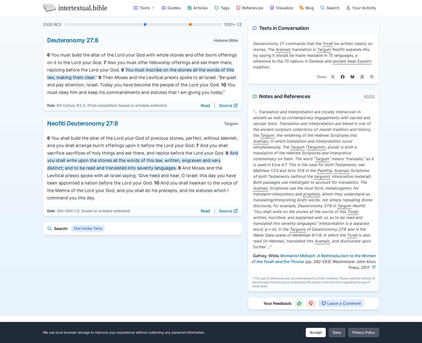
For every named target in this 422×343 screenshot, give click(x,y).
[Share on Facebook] (343, 77)
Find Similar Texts (88, 228)
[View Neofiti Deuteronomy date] (190, 24)
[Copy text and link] (372, 77)
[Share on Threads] (362, 77)
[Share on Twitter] (333, 77)
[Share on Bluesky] (352, 77)
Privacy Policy (363, 332)
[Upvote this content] (299, 303)
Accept (316, 332)
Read (205, 105)
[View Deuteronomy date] (145, 24)
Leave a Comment (344, 303)
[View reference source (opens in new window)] (374, 267)
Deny (337, 332)
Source (225, 105)
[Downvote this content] (311, 303)
